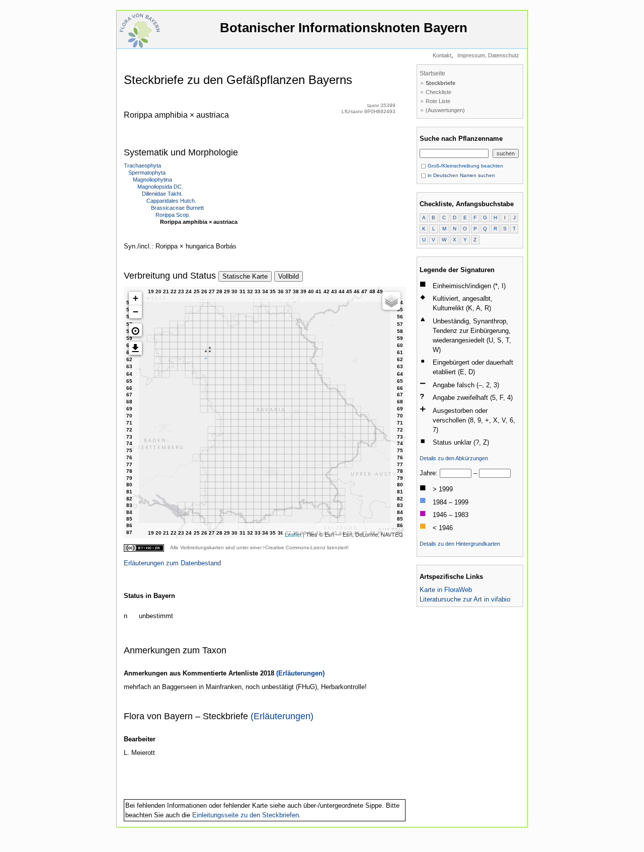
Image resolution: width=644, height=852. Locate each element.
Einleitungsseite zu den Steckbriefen (245, 815)
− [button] (135, 311)
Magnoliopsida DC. (160, 187)
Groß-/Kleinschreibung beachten (464, 165)
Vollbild (288, 276)
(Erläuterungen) (300, 673)
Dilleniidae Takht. (162, 194)
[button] (135, 329)
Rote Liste (438, 101)
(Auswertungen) (445, 110)
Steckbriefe (440, 83)
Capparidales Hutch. (171, 201)
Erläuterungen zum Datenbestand (172, 563)
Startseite (432, 73)
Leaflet (293, 534)
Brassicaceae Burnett (177, 208)
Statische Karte (245, 276)
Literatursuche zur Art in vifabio (465, 599)
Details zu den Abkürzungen (454, 458)
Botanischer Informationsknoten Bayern (343, 27)
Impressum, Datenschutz (488, 55)
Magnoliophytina (152, 180)
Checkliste (438, 92)
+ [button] (135, 298)
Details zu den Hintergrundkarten (460, 544)
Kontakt (442, 55)
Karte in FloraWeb (446, 589)
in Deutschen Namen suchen (460, 175)
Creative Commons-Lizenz (295, 547)
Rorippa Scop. (172, 215)
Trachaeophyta (142, 165)
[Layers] (391, 301)
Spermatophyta (147, 172)
